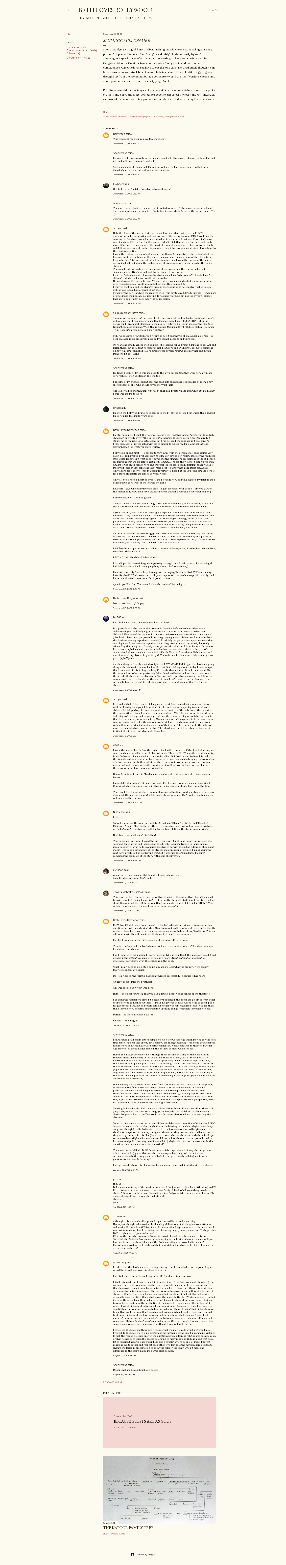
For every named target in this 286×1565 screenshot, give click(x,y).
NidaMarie (119, 812)
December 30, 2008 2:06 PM (127, 589)
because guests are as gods (142, 1421)
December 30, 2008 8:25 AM (127, 358)
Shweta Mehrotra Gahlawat (128, 892)
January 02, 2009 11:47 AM (126, 1025)
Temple (117, 228)
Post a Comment (112, 1382)
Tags (98, 18)
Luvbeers (118, 184)
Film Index (86, 18)
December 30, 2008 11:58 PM (127, 860)
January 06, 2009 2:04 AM (126, 1170)
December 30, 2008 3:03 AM (127, 219)
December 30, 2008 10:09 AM (127, 398)
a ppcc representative (125, 312)
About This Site (113, 18)
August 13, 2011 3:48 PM (124, 1355)
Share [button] (70, 34)
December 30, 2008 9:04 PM (127, 736)
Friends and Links (139, 18)
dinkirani (117, 1216)
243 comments (129, 1427)
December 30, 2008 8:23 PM (127, 690)
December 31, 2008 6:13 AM (126, 882)
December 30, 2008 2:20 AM (127, 193)
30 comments (118, 1533)
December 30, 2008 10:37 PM (127, 802)
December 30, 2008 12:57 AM (127, 174)
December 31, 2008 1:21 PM (126, 910)
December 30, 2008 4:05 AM (127, 303)
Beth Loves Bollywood (115, 10)
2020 (116, 745)
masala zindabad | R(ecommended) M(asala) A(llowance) (82, 50)
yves (115, 1179)
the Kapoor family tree (128, 1527)
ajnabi (116, 407)
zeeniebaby (119, 1262)
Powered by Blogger (145, 1554)
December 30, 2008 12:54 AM (127, 143)
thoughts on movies (78, 57)
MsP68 (117, 617)
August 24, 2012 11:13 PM (125, 1374)
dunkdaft (118, 869)
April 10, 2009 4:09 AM (124, 1207)
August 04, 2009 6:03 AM (125, 1253)
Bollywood (119, 133)
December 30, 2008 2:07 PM (127, 608)
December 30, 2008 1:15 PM (126, 420)
